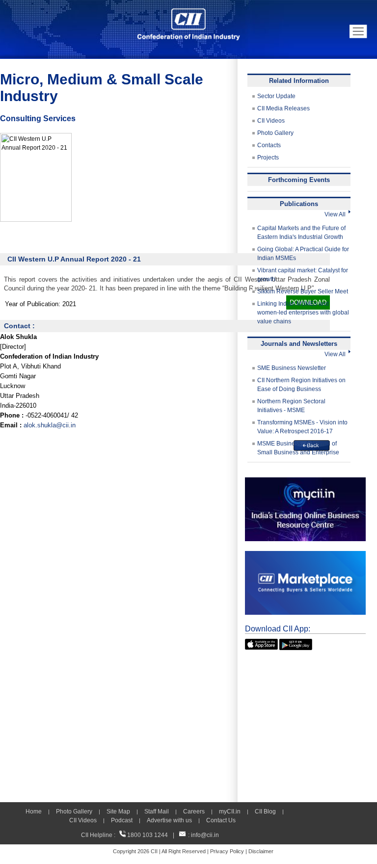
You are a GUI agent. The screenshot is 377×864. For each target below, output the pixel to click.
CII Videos (271, 120)
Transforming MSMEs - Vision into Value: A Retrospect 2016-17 (302, 427)
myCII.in (230, 811)
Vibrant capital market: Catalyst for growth (302, 275)
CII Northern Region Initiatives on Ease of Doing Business (301, 385)
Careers (194, 811)
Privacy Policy (227, 851)
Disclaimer (260, 851)
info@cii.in (205, 835)
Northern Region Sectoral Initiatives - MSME (291, 406)
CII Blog (265, 811)
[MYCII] (305, 481)
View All (336, 214)
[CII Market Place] (305, 555)
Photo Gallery (275, 133)
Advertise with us (169, 820)
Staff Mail (156, 811)
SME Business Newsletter (291, 368)
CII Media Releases (283, 108)
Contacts (269, 145)
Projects (268, 157)
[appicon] (261, 643)
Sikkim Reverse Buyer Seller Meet (302, 291)
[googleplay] (295, 643)
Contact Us (221, 820)
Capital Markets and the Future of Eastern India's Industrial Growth (301, 232)
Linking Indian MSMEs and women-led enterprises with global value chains (303, 312)
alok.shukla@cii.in (50, 425)
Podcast (122, 820)
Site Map (118, 811)
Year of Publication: (32, 304)
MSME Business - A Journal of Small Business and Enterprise (298, 448)
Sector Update (276, 96)
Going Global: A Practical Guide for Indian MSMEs (303, 254)
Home (34, 811)
